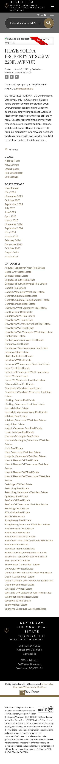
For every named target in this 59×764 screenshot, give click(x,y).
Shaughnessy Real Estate (18, 520)
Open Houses (12, 168)
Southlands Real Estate (17, 544)
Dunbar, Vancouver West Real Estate (24, 339)
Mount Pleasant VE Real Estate (21, 460)
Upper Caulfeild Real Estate (19, 576)
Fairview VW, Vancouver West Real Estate (27, 363)
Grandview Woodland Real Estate (23, 387)
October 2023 (12, 248)
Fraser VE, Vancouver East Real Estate (25, 379)
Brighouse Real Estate (16, 275)
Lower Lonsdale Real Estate (19, 432)
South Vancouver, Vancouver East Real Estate (29, 540)
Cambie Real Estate (15, 287)
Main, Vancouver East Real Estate (23, 452)
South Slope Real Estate (17, 532)
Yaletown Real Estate (16, 604)
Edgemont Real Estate (16, 351)
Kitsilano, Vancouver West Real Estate (25, 420)
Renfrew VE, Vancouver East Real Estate (26, 504)
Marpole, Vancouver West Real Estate (25, 456)
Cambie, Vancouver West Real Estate (25, 291)
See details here (24, 88)
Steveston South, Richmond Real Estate (25, 552)
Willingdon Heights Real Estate (21, 596)
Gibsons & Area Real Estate (19, 383)
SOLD (52, 15)
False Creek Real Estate (17, 367)
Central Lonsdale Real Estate (20, 303)
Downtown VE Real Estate (19, 319)
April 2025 (10, 216)
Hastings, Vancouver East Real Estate (25, 403)
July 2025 (10, 208)
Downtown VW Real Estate (19, 327)
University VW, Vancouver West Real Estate (28, 572)
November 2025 (14, 196)
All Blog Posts (12, 160)
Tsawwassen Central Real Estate (22, 564)
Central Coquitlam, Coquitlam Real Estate (27, 299)
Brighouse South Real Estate (20, 279)
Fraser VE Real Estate (16, 375)
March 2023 (11, 256)
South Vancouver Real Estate (20, 536)
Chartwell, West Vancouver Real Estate (26, 307)
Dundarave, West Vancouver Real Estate (26, 347)
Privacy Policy (47, 684)
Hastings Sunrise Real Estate (20, 400)
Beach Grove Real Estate (18, 271)
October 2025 (12, 200)
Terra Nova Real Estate (17, 560)
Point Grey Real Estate (17, 488)
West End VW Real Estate (18, 588)
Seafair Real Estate (15, 516)
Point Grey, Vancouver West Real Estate (26, 492)
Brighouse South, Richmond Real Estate (26, 283)
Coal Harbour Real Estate (18, 311)
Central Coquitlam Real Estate (21, 295)
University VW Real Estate (19, 568)
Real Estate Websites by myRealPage (29, 687)
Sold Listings (11, 176)
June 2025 (10, 212)
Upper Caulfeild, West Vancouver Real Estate (29, 580)
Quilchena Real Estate (16, 496)
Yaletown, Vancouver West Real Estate (25, 608)
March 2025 (11, 220)
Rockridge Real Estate (17, 508)
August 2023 (12, 252)
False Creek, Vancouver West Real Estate (27, 371)
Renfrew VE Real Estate (17, 500)
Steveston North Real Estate (20, 548)
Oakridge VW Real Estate (18, 484)
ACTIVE (40, 15)
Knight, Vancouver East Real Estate (23, 428)
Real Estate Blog (13, 172)
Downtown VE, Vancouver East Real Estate (28, 323)
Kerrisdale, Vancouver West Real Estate (26, 411)
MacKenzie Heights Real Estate (22, 436)
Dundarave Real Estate (17, 343)
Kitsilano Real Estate (16, 416)
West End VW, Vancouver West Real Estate (28, 592)
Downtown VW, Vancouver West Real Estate (29, 331)
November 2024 (14, 224)
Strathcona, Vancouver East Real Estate (26, 556)
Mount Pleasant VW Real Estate (22, 472)
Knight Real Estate (15, 424)
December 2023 (13, 244)
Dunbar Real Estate (22, 72)
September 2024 (14, 228)
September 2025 (14, 204)
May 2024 (10, 232)
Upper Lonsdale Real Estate (19, 584)
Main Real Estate (14, 448)
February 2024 (13, 240)
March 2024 (11, 236)
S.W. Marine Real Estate (17, 512)
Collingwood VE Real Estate (20, 315)
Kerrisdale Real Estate (16, 408)
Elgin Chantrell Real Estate (19, 355)
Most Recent (12, 188)
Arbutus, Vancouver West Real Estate (25, 267)
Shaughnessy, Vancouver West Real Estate (27, 524)
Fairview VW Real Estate (18, 359)
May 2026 (10, 192)
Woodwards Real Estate (18, 600)
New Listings (12, 164)
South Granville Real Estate (19, 528)
